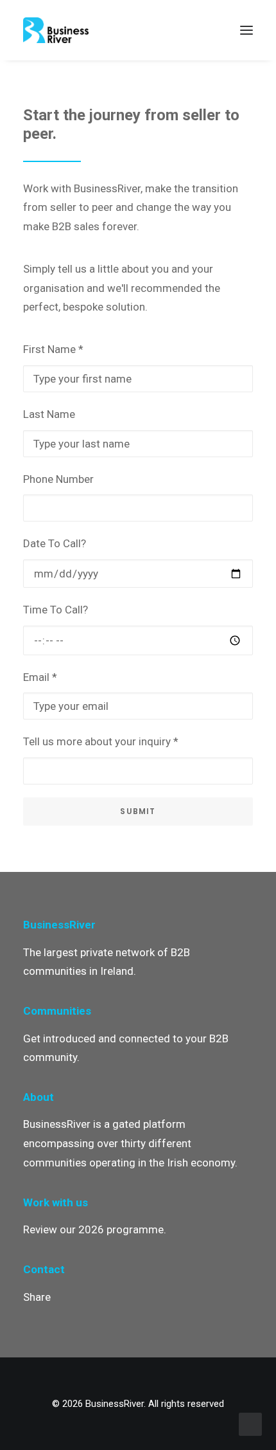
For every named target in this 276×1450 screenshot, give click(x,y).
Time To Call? (55, 609)
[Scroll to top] (250, 1423)
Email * (40, 677)
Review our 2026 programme (93, 1229)
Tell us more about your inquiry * (100, 741)
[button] (246, 30)
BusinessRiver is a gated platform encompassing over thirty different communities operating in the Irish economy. (130, 1143)
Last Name (49, 414)
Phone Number (58, 479)
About (38, 1097)
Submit (137, 811)
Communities (57, 1010)
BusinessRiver (59, 924)
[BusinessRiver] (56, 30)
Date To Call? (54, 543)
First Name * (53, 349)
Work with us (55, 1202)
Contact (44, 1269)
